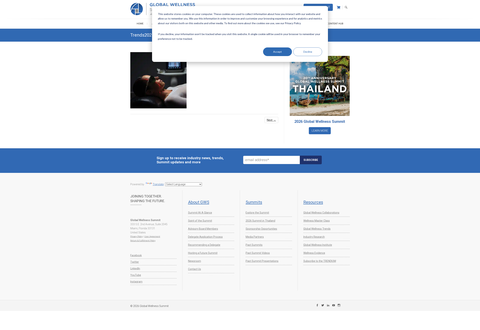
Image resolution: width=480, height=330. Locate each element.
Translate (158, 184)
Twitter (134, 261)
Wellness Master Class (316, 220)
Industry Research (314, 236)
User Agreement (152, 236)
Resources (313, 202)
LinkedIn (135, 268)
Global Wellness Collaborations (321, 212)
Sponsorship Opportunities (261, 228)
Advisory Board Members (203, 228)
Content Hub (335, 23)
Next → (271, 120)
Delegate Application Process (205, 236)
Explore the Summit (257, 212)
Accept (277, 51)
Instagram (136, 281)
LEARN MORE (320, 130)
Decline (307, 51)
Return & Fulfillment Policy (142, 240)
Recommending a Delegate (204, 244)
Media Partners (255, 236)
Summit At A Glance (200, 212)
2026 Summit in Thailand (260, 220)
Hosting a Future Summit (203, 252)
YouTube (135, 275)
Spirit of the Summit (200, 220)
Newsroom (194, 261)
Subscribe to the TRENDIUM (319, 261)
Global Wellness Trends (317, 228)
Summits (254, 202)
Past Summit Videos (258, 252)
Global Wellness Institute (317, 244)
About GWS (198, 202)
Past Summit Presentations (262, 261)
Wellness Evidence (314, 252)
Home (140, 23)
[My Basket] (338, 7)
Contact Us (194, 269)
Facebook (136, 255)
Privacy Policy (136, 236)
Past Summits (254, 244)
